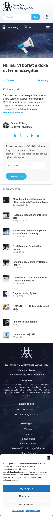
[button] (48, 458)
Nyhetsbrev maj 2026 (24, 334)
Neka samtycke (26, 496)
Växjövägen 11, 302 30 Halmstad (26, 374)
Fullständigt (13, 27)
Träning (44, 80)
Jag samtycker (26, 488)
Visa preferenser (26, 504)
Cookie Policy (18, 511)
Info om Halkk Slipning (25, 322)
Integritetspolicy (33, 511)
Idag (29, 27)
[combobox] (17, 17)
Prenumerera (16, 176)
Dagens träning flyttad (25, 293)
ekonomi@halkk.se (13, 112)
